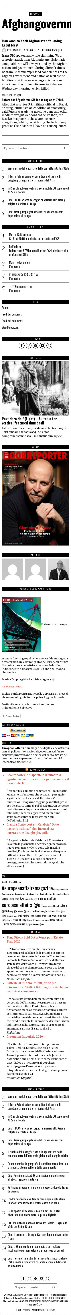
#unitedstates (46, 894)
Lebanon (52, 911)
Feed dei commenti (12, 321)
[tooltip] (22, 345)
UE (33, 920)
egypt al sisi (30, 898)
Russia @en (40, 915)
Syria (4, 920)
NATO (20, 915)
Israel (32, 911)
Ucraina (29, 920)
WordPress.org (10, 327)
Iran (60, 906)
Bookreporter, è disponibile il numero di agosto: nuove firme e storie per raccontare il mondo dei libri (38, 779)
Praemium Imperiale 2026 (25, 1036)
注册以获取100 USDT (22, 274)
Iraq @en (13, 911)
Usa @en (29, 924)
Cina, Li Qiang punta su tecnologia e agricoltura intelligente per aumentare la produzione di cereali (36, 1248)
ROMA (38, 931)
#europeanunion (60, 889)
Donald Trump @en (10, 898)
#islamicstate (8, 894)
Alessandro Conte (61, 894)
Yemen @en (38, 924)
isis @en (24, 911)
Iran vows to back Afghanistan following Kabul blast (32, 43)
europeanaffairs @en (22, 904)
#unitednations (33, 894)
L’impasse (14, 266)
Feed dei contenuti (12, 314)
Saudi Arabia (52, 915)
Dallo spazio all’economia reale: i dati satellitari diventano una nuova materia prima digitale (34, 1213)
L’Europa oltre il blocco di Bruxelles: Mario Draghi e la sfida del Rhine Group (37, 1225)
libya (4, 915)
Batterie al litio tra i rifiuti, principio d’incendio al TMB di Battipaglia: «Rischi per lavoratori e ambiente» (37, 987)
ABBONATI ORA (12, 686)
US (19, 924)
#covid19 (5, 882)
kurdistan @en (42, 911)
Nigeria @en (28, 915)
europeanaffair (47, 898)
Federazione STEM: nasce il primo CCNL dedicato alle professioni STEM (38, 253)
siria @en (62, 915)
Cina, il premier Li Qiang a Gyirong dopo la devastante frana (38, 1236)
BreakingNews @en (52, 50)
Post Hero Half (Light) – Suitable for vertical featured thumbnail (29, 421)
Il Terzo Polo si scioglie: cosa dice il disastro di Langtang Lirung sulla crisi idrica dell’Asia (34, 178)
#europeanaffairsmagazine (27, 888)
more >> (26, 762)
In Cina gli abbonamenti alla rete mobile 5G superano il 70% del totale (38, 190)
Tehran (9, 920)
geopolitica (53, 906)
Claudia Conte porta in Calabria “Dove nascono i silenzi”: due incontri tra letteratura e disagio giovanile (33, 828)
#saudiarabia (21, 894)
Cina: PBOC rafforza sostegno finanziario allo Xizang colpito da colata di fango (36, 202)
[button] (65, 148)
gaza (45, 906)
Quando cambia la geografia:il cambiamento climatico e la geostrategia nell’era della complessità (38, 1166)
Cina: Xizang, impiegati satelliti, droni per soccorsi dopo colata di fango (36, 214)
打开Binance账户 (19, 286)
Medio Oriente (12, 915)
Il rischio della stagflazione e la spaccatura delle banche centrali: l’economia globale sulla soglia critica (38, 1154)
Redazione (15, 50)
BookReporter (38, 769)
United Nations (56, 920)
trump (15, 920)
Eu (37, 898)
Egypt (23, 898)
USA (23, 924)
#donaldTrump (15, 882)
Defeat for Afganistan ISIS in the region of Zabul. (33, 100)
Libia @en (60, 911)
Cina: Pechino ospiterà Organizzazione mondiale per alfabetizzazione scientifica (36, 1177)
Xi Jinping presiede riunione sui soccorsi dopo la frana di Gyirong (38, 1189)
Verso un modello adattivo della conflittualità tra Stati (38, 168)
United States (10, 924)
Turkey (22, 920)
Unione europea (42, 920)
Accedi (5, 307)
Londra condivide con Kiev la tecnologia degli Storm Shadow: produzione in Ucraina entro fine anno (37, 1201)
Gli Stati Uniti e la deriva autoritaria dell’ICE (34, 239)
